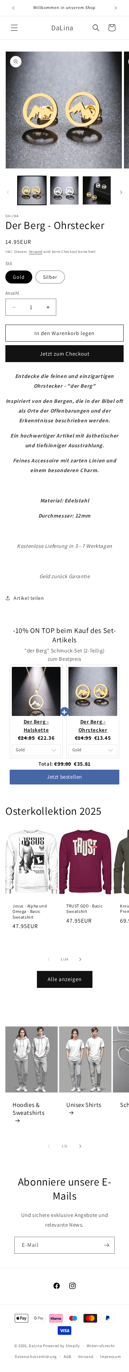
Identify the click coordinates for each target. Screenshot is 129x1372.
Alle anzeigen (65, 979)
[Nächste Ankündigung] (116, 8)
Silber (50, 277)
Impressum (110, 1356)
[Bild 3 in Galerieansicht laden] (96, 190)
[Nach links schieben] (8, 192)
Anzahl (12, 293)
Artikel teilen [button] (29, 598)
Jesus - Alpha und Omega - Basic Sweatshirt (30, 911)
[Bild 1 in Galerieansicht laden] (32, 190)
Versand (36, 251)
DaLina (35, 1345)
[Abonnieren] (106, 1245)
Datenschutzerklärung (36, 1356)
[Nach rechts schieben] (121, 192)
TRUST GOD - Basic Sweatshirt (84, 908)
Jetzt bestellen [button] (64, 776)
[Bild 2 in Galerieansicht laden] (64, 190)
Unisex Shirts (83, 1104)
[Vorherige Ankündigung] (13, 8)
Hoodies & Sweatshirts (29, 1108)
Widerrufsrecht (101, 1345)
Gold (19, 277)
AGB (67, 1356)
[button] (14, 28)
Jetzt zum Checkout (65, 353)
